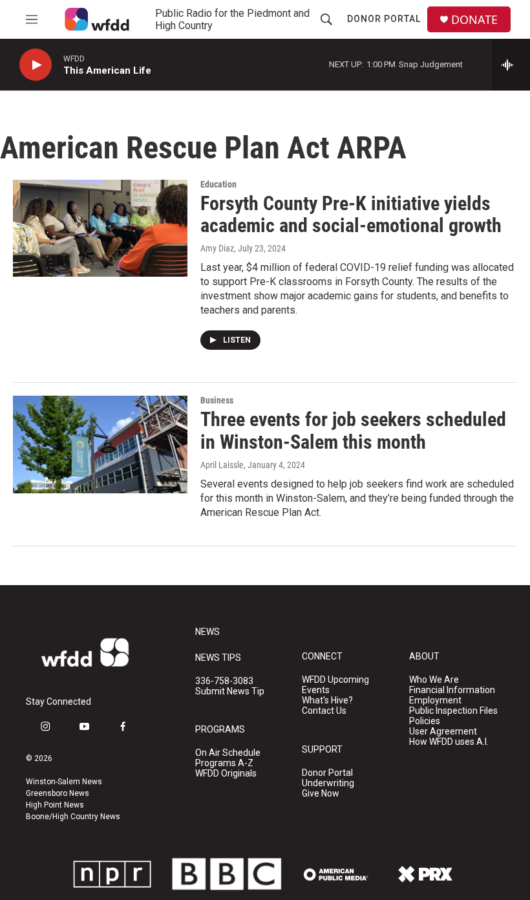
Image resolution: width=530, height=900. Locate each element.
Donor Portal (384, 19)
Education (218, 184)
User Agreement (443, 731)
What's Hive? (327, 700)
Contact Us (324, 711)
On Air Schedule (227, 753)
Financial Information (452, 690)
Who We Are (434, 680)
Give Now (320, 793)
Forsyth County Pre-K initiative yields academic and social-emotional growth (351, 214)
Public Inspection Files (453, 711)
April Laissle (222, 465)
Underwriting (328, 783)
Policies (424, 721)
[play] (35, 65)
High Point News (55, 804)
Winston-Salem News (64, 781)
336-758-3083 (224, 681)
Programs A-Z (224, 763)
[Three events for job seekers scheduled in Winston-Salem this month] (100, 444)
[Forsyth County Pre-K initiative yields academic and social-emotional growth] (100, 228)
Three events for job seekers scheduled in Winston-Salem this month (353, 430)
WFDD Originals (226, 773)
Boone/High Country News (73, 816)
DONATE (474, 20)
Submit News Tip (229, 691)
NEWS (207, 632)
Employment (435, 700)
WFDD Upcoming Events (335, 685)
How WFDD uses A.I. (449, 742)
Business (216, 400)
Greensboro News (57, 793)
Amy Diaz (217, 248)
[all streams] (511, 65)
